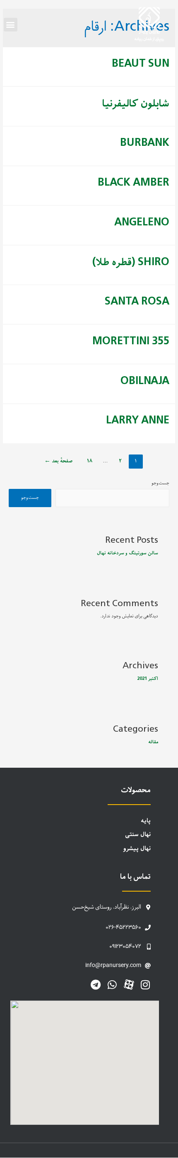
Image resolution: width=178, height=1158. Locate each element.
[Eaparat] (129, 984)
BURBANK (144, 143)
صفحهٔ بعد (58, 461)
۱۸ (89, 461)
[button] (10, 24)
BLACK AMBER (133, 183)
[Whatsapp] (112, 984)
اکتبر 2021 (147, 678)
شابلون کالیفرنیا (135, 103)
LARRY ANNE (137, 420)
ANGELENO (141, 222)
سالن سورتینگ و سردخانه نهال (127, 553)
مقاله (153, 742)
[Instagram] (145, 984)
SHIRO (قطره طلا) (130, 262)
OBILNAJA (144, 381)
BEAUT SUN (140, 64)
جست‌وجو (160, 483)
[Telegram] (96, 984)
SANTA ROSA (137, 302)
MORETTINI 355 (130, 341)
